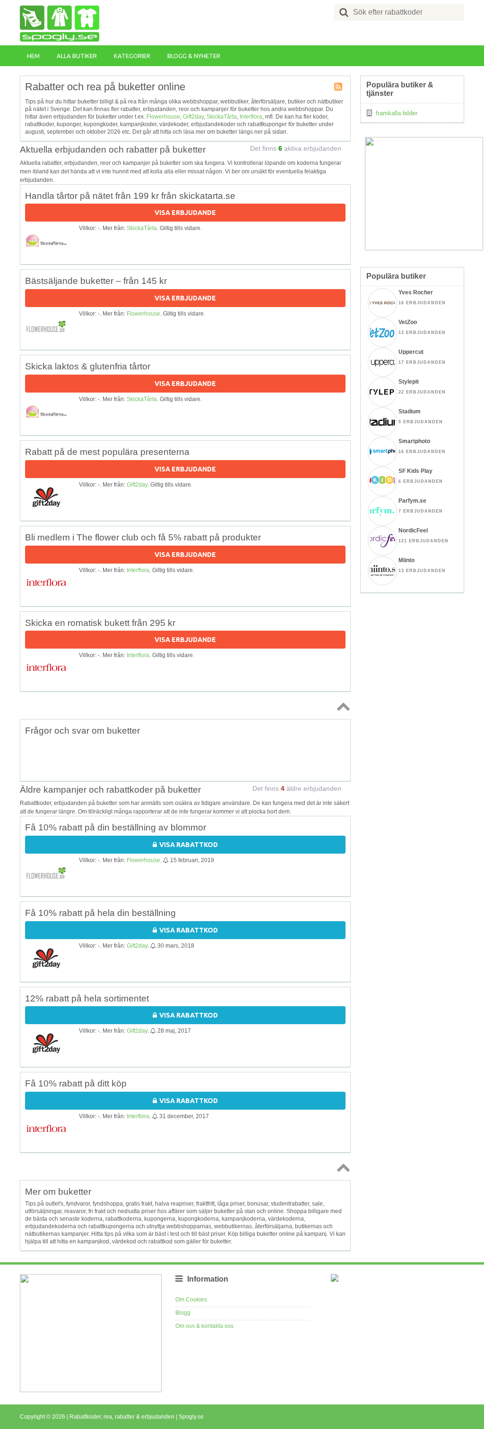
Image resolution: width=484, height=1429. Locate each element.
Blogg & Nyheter (193, 55)
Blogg (182, 1312)
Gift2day (193, 116)
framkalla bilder (396, 113)
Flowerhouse (163, 116)
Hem (33, 55)
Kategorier (132, 55)
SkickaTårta (222, 116)
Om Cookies (191, 1299)
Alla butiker (77, 55)
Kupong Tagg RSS (339, 87)
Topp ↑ (342, 706)
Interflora (251, 116)
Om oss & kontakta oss (204, 1326)
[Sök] (344, 12)
